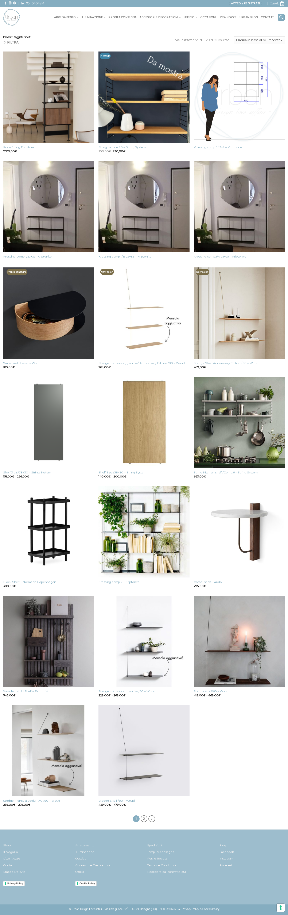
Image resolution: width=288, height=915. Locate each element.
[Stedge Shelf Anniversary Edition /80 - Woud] (239, 313)
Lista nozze (228, 17)
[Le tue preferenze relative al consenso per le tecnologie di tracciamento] (281, 908)
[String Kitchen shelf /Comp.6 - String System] (239, 422)
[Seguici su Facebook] (5, 3)
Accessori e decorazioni (159, 17)
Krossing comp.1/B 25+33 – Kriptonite (124, 256)
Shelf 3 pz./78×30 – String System (27, 472)
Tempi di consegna (160, 852)
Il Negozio (10, 852)
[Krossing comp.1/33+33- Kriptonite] (48, 206)
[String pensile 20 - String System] (144, 97)
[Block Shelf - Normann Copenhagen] (48, 531)
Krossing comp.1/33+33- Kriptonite (27, 256)
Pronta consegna (123, 17)
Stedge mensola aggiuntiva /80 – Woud (31, 800)
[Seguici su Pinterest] (14, 3)
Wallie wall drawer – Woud (21, 363)
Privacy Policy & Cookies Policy (200, 909)
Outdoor (81, 858)
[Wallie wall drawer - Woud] (48, 313)
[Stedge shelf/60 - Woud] (239, 641)
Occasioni (208, 17)
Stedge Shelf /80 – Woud (116, 800)
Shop (7, 845)
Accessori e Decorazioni (92, 865)
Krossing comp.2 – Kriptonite (119, 582)
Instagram (226, 858)
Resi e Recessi (157, 858)
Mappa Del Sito (14, 871)
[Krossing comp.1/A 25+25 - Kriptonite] (239, 206)
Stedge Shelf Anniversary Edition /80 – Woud (226, 363)
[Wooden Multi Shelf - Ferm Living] (48, 641)
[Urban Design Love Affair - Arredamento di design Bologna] (21, 17)
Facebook (226, 852)
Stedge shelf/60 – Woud (211, 691)
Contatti (267, 17)
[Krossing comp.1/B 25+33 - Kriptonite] (144, 206)
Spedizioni (154, 845)
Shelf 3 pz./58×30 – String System (122, 472)
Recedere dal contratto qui (166, 871)
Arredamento (65, 17)
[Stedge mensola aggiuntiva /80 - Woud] (48, 750)
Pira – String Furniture (18, 147)
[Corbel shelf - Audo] (239, 531)
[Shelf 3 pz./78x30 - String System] (48, 422)
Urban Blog (249, 17)
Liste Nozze (11, 858)
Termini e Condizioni (161, 865)
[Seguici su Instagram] (10, 3)
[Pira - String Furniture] (48, 97)
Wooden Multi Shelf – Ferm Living (27, 691)
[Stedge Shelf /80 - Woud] (144, 750)
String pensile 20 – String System (122, 147)
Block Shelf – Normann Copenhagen (29, 582)
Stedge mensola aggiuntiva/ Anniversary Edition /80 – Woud (141, 363)
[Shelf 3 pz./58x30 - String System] (144, 422)
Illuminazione (92, 17)
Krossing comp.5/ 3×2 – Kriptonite (218, 147)
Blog (222, 845)
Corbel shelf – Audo (208, 582)
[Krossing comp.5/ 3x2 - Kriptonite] (239, 97)
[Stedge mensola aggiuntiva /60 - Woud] (144, 641)
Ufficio (189, 17)
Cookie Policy (87, 883)
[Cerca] (281, 17)
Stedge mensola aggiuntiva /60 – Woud (126, 691)
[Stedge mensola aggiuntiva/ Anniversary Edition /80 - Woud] (144, 313)
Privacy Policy (15, 883)
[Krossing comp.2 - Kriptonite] (144, 531)
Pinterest (225, 865)
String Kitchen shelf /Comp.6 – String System (226, 472)
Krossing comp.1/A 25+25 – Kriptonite (220, 256)
